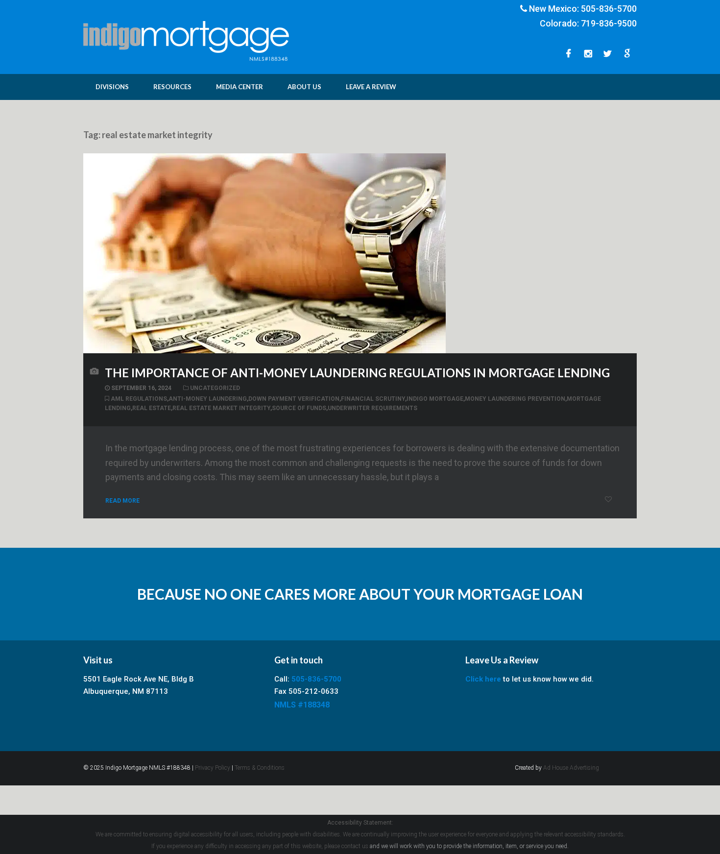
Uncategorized (215, 388)
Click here (483, 679)
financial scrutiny (373, 398)
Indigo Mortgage (435, 398)
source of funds (299, 408)
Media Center (239, 87)
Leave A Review (371, 87)
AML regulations (139, 398)
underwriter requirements (372, 408)
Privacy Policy (212, 767)
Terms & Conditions (260, 767)
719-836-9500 (609, 23)
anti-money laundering (207, 398)
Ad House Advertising (571, 767)
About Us (304, 87)
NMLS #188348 (302, 704)
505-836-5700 (609, 8)
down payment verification (293, 398)
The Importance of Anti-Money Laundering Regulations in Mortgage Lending (357, 373)
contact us (354, 846)
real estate (151, 408)
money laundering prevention (515, 398)
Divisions (112, 87)
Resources (172, 87)
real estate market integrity (221, 408)
